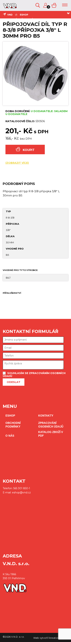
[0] (54, 5)
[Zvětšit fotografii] (35, 74)
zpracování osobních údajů (50, 424)
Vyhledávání (38, 5)
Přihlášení (46, 5)
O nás (9, 435)
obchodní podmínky (13, 424)
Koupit (29, 150)
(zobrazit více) (17, 162)
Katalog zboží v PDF (50, 433)
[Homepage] (9, 7)
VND (10, 14)
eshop (24, 14)
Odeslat (13, 382)
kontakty (45, 415)
